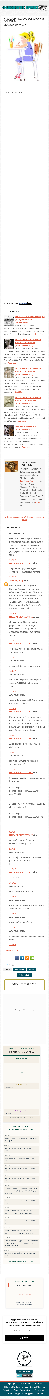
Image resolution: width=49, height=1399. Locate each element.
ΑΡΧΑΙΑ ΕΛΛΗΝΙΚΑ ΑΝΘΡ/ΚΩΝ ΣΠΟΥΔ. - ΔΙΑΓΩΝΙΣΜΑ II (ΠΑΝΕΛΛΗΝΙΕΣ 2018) (28, 371)
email (37, 502)
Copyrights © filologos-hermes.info (21, 1120)
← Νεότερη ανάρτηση (12, 517)
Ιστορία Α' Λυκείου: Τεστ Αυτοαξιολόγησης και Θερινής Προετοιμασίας (21, 1139)
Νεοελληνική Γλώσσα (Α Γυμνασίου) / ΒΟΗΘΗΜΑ (24, 19)
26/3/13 (12, 897)
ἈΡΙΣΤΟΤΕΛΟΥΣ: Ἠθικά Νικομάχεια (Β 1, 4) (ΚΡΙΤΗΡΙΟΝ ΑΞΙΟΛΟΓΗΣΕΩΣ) (30, 319)
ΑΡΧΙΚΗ (7, 970)
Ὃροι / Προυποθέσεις (23, 1390)
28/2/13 (12, 671)
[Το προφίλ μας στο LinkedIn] (22, 958)
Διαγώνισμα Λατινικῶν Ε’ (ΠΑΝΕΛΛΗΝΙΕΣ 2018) (20, 1149)
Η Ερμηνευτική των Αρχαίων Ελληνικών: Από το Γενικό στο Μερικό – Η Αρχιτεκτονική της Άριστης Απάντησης (21, 1243)
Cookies (41, 1387)
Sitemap (8, 1387)
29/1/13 (12, 614)
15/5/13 (12, 945)
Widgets (16, 1387)
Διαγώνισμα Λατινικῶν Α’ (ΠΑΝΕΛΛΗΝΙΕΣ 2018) (20, 1169)
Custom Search (29, 1387)
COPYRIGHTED (24, 1371)
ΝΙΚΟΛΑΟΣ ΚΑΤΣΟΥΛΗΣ (21, 563)
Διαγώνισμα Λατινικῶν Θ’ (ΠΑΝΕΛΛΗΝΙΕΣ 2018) (20, 1202)
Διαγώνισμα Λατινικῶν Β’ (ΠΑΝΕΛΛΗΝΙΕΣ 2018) (20, 1179)
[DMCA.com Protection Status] (11, 303)
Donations (7, 1390)
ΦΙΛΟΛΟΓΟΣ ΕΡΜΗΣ (32, 1384)
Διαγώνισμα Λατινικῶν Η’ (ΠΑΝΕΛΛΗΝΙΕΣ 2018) (20, 1222)
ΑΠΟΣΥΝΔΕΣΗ (24, 975)
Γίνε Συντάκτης (36, 1393)
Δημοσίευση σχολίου (13, 950)
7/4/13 (12, 927)
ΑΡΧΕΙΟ (31, 970)
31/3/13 (12, 914)
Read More (39, 334)
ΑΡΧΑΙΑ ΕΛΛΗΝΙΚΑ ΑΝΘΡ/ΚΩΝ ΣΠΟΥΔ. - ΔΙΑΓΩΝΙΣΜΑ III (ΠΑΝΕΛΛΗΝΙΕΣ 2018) (28, 400)
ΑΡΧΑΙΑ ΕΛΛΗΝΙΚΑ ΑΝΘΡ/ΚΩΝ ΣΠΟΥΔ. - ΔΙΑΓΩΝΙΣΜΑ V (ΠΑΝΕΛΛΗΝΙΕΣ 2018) (20, 1212)
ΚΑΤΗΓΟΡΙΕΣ (19, 970)
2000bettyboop (16, 580)
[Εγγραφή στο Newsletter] (27, 958)
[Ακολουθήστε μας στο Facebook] (17, 958)
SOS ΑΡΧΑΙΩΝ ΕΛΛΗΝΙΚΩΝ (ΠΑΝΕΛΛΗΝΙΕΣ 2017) (21, 1159)
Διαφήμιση (24, 1393)
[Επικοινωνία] (32, 958)
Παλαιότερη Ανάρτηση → (35, 517)
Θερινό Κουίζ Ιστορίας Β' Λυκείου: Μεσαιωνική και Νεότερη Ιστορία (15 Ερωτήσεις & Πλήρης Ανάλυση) (21, 1190)
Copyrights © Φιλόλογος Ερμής (25, 1304)
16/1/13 (12, 560)
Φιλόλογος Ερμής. (28, 481)
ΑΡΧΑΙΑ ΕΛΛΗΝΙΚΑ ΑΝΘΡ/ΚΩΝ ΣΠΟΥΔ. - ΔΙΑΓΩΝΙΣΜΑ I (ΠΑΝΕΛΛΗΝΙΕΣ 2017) (28, 343)
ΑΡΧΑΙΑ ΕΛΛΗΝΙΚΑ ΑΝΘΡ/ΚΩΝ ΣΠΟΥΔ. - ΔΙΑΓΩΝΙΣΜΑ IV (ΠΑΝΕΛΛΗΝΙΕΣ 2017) (20, 1232)
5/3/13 (12, 769)
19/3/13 (12, 869)
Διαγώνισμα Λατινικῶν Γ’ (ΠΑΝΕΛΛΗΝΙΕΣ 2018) (20, 1254)
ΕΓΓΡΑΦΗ (24, 1338)
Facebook (23, 303)
